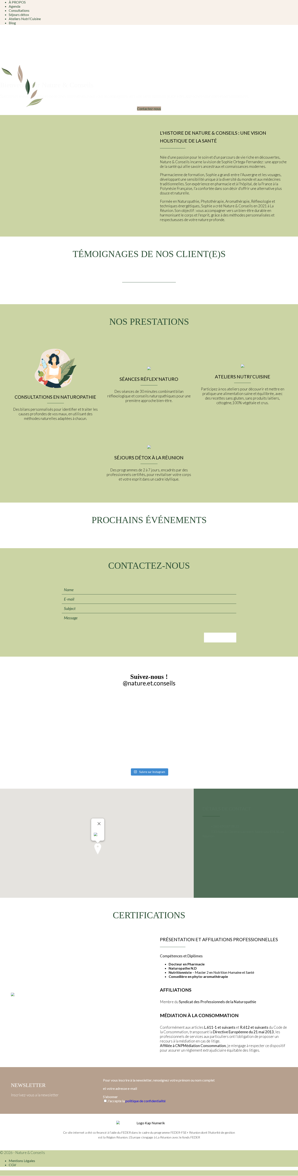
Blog (12, 23)
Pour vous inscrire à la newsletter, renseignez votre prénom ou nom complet (159, 1080)
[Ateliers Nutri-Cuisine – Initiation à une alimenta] (44, 729)
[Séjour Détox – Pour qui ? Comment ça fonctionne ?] (184, 731)
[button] (97, 849)
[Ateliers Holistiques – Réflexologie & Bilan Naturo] (114, 735)
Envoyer (220, 637)
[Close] (99, 824)
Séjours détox (19, 14)
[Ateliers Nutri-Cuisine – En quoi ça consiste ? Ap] (253, 729)
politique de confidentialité (145, 1101)
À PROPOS (17, 2)
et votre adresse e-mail (120, 1088)
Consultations (19, 10)
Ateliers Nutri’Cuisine (25, 19)
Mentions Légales (22, 1161)
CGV (12, 1165)
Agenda (14, 6)
